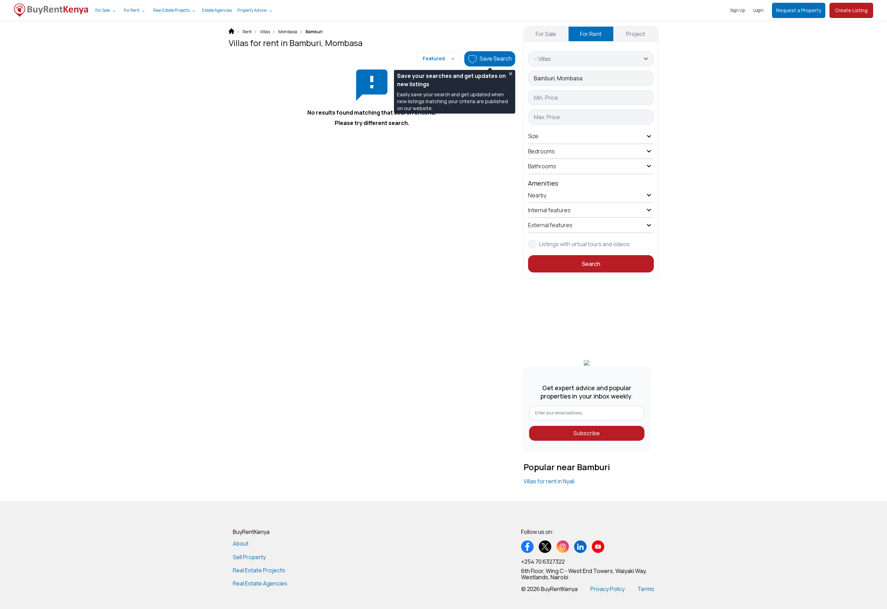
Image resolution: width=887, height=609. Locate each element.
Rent (247, 32)
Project (635, 34)
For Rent (131, 10)
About (240, 543)
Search (591, 264)
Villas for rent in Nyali (549, 481)
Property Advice (251, 10)
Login (758, 10)
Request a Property (798, 10)
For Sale (102, 10)
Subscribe (586, 433)
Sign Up (737, 10)
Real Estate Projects (171, 10)
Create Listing (851, 10)
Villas (265, 32)
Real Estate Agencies (260, 583)
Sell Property (249, 557)
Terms (646, 589)
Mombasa (287, 32)
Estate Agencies (217, 10)
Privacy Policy (607, 589)
